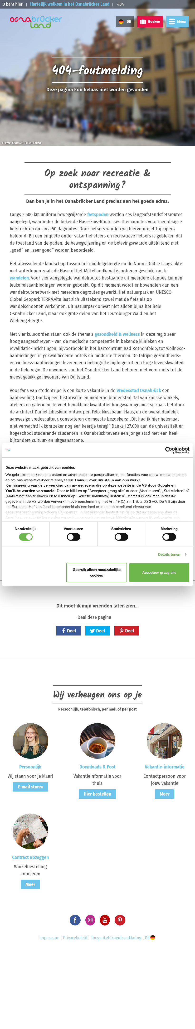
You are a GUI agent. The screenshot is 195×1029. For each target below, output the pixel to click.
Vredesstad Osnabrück (139, 390)
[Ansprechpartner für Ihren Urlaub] (164, 740)
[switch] (73, 537)
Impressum (49, 937)
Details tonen (169, 554)
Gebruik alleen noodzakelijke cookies (97, 572)
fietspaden (97, 214)
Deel (71, 631)
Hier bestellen (97, 794)
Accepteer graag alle (159, 572)
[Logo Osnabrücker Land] (36, 22)
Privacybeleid (75, 937)
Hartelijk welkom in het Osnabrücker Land (69, 4)
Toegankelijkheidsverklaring (116, 937)
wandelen (19, 278)
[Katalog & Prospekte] (97, 740)
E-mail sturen (30, 787)
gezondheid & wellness (117, 334)
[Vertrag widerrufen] (30, 831)
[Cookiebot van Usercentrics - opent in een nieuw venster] (169, 450)
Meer (165, 794)
